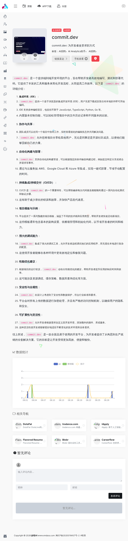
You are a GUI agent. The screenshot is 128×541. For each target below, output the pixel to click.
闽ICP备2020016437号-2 (68, 535)
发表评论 (115, 495)
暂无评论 (24, 453)
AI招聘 (67, 30)
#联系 (83, 535)
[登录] (123, 6)
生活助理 (57, 30)
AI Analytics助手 (77, 51)
